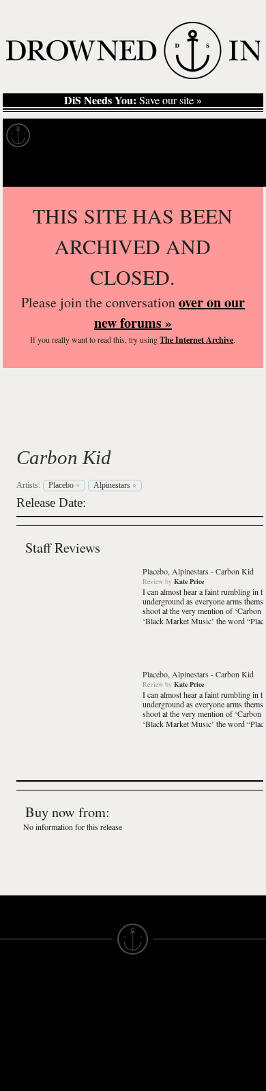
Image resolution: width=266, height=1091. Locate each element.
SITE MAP (24, 1026)
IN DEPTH (24, 1050)
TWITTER (89, 1080)
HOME (15, 1014)
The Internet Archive (196, 339)
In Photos (199, 135)
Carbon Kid (63, 457)
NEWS (15, 1038)
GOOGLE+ (92, 1056)
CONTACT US (100, 989)
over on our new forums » (169, 312)
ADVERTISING (168, 1038)
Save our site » (133, 100)
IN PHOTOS (28, 1063)
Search (236, 169)
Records (68, 135)
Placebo (65, 425)
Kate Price (189, 581)
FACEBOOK (95, 1068)
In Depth (132, 135)
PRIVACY (155, 1026)
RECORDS (26, 1075)
